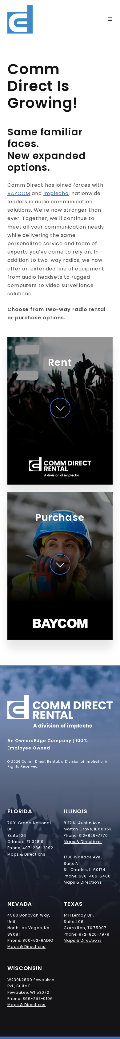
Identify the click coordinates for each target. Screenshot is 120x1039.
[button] (110, 19)
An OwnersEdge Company (39, 740)
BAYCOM (18, 193)
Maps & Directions (26, 854)
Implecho (56, 193)
